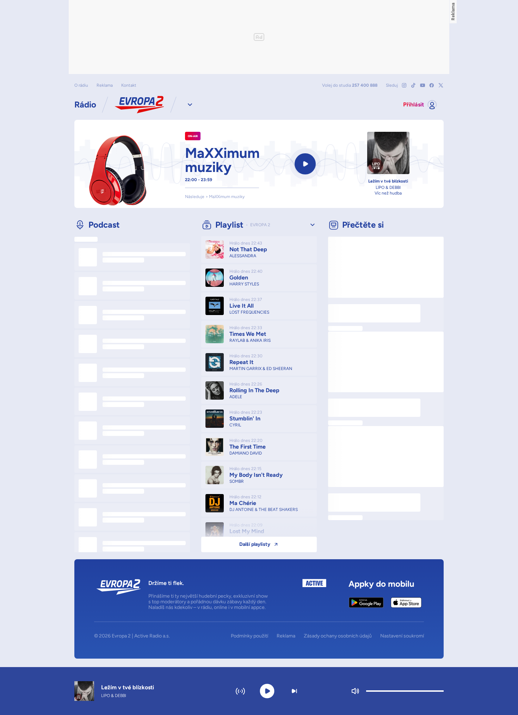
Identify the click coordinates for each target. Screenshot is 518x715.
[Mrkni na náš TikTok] (413, 85)
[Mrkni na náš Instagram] (404, 85)
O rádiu (81, 85)
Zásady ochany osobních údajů (338, 636)
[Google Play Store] (366, 602)
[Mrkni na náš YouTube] (422, 85)
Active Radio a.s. (152, 636)
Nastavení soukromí (402, 636)
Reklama (105, 85)
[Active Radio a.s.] (314, 594)
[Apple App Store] (406, 602)
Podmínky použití (249, 636)
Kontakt (128, 85)
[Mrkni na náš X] (441, 85)
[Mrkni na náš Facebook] (431, 85)
